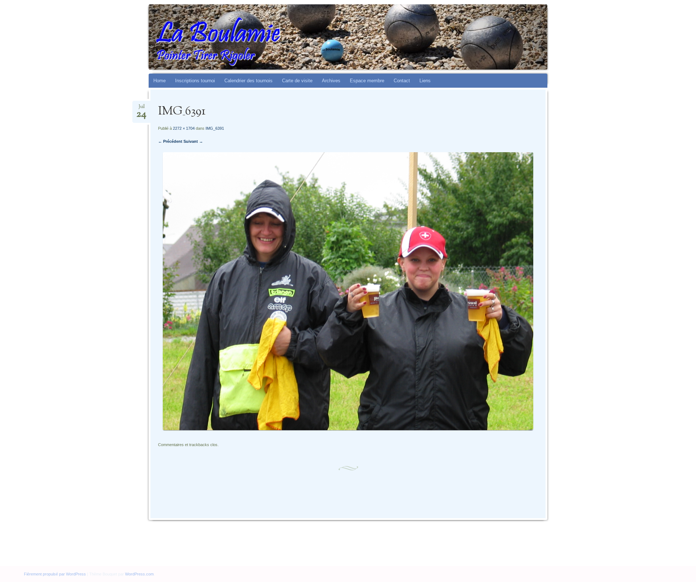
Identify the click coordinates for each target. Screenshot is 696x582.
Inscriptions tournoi (195, 80)
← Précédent (170, 141)
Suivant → (193, 141)
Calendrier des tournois (248, 80)
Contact (402, 80)
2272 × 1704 (184, 128)
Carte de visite (297, 80)
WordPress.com (139, 574)
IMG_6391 (215, 128)
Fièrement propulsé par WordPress (55, 574)
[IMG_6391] (348, 428)
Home (159, 80)
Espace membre (367, 80)
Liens (425, 80)
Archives (331, 80)
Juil (141, 109)
